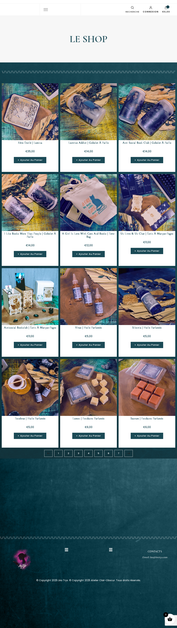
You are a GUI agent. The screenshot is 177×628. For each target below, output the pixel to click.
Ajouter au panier (31, 160)
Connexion (151, 11)
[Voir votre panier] (166, 8)
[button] (66, 549)
